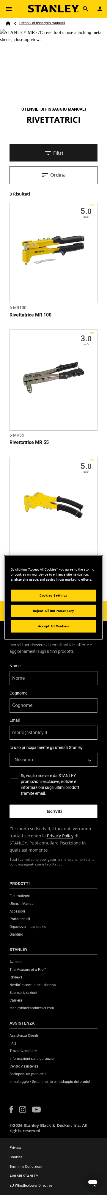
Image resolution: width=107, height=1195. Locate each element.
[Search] (85, 9)
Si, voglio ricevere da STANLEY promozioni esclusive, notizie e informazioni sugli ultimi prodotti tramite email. (50, 784)
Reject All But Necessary (53, 611)
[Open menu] (9, 9)
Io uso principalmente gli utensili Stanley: (47, 747)
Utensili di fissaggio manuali (42, 23)
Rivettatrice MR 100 (30, 315)
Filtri (58, 153)
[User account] (100, 9)
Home (8, 23)
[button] (11, 1109)
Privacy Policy (60, 836)
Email (15, 720)
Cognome (18, 693)
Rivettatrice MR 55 (29, 442)
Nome (15, 665)
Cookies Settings (53, 595)
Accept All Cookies (53, 626)
